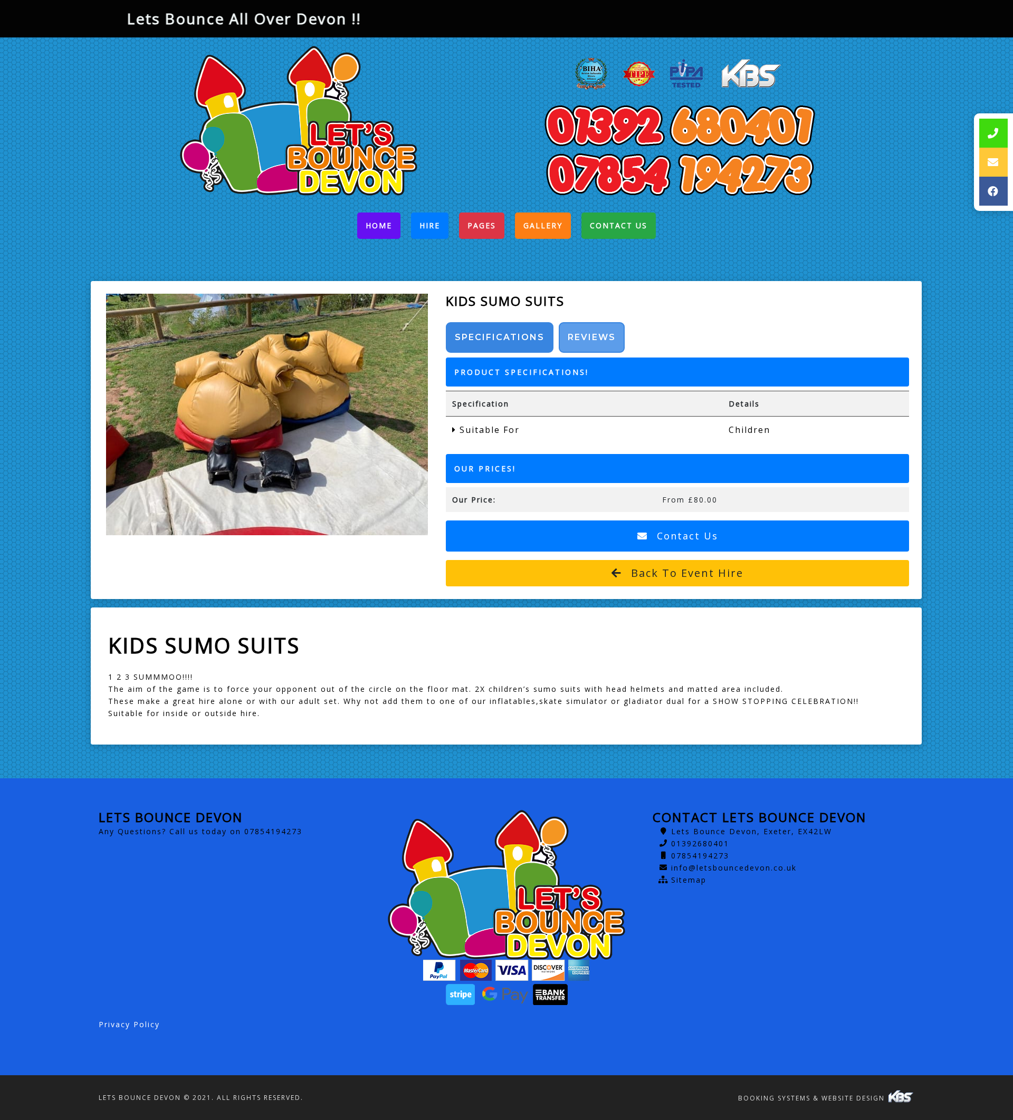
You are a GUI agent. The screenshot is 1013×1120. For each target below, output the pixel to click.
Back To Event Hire (685, 573)
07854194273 (700, 856)
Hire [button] (429, 225)
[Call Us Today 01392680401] (679, 125)
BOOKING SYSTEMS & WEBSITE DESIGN (812, 1098)
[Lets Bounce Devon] (299, 121)
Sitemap (688, 880)
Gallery (542, 225)
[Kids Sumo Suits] (266, 414)
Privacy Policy (129, 1024)
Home (383, 228)
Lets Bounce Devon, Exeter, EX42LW (751, 831)
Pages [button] (481, 225)
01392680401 (700, 843)
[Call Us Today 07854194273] (679, 174)
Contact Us (618, 225)
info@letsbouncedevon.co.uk (734, 868)
